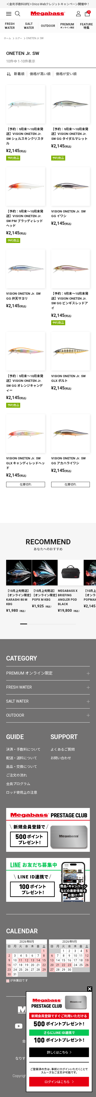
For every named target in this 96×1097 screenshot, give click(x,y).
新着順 (19, 74)
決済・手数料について (23, 749)
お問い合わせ (60, 758)
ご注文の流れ (16, 775)
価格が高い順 (40, 74)
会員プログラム (18, 784)
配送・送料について (21, 758)
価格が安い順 (66, 74)
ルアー (18, 38)
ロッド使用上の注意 (21, 792)
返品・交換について (21, 767)
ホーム (7, 38)
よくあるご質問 (62, 749)
